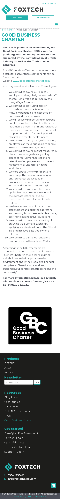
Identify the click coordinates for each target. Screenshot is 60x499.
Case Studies (12, 402)
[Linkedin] (53, 485)
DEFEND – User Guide (17, 411)
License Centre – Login (18, 447)
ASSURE (9, 368)
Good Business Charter (18, 420)
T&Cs (30, 496)
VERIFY (8, 372)
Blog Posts (10, 397)
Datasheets (11, 406)
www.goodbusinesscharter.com (31, 80)
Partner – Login (13, 438)
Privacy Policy (20, 496)
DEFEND (9, 363)
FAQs (7, 415)
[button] (56, 24)
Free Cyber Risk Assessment (21, 433)
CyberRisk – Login (15, 442)
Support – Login (14, 451)
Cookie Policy (40, 496)
